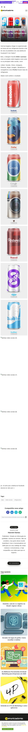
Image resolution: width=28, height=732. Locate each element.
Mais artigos (14, 527)
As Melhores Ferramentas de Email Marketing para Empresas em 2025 (14, 673)
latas (2, 499)
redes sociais (9, 499)
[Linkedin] (4, 7)
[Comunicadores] (7, 10)
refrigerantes (17, 499)
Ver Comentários (14, 563)
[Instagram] (2, 7)
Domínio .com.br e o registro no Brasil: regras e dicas (14, 605)
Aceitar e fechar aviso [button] (8, 729)
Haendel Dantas (11, 37)
